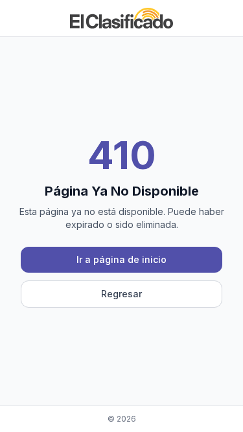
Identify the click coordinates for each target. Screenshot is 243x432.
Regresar (121, 293)
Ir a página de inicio (121, 259)
